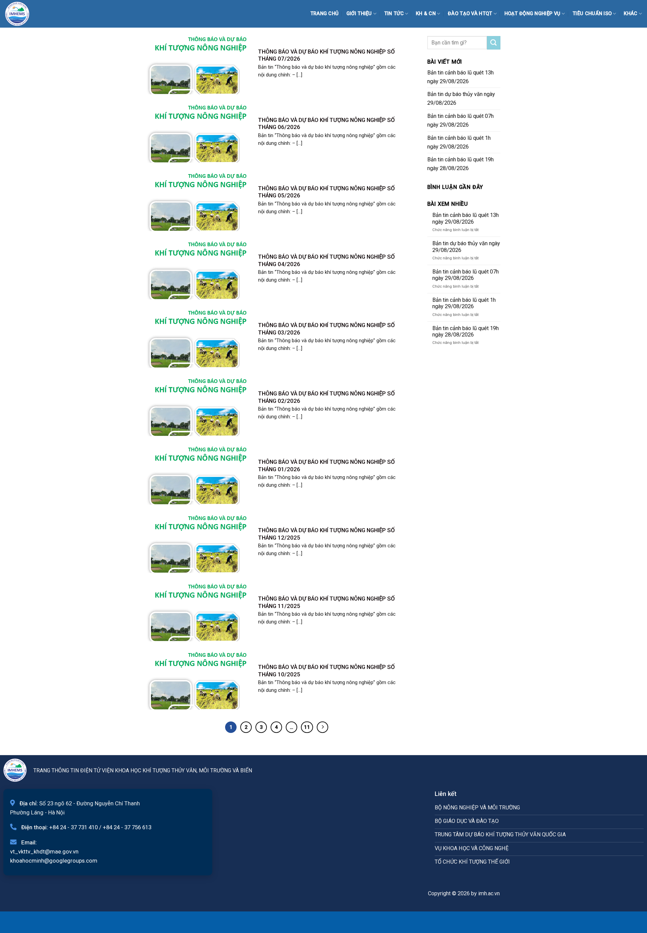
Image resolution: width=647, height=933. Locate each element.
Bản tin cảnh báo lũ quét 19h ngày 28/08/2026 (460, 163)
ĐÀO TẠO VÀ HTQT (470, 14)
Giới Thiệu (359, 14)
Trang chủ (324, 14)
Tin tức (394, 14)
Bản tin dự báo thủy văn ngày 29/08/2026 (461, 98)
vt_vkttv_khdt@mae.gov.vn (44, 851)
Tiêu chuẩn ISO (592, 14)
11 (307, 727)
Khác (630, 14)
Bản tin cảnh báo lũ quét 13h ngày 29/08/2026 (460, 77)
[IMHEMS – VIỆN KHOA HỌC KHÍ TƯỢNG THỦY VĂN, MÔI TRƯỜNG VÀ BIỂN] (22, 14)
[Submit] (493, 43)
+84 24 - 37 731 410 (73, 827)
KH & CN (426, 14)
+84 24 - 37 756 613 (127, 827)
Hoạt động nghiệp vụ (532, 14)
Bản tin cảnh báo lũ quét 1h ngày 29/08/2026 (459, 142)
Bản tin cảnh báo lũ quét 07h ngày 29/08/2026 (460, 120)
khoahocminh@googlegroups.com (53, 860)
